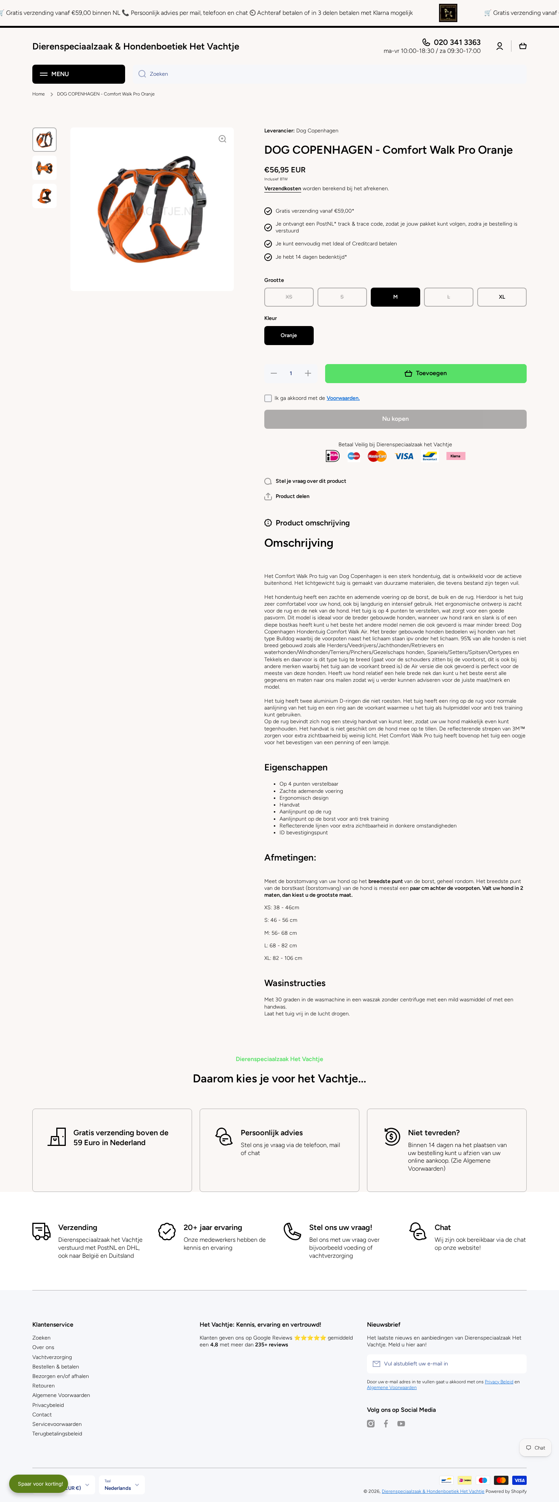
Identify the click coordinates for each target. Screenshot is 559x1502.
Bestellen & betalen (55, 1367)
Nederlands (118, 1488)
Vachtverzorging (52, 1357)
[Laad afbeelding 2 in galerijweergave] (44, 168)
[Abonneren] (517, 1363)
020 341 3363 (457, 42)
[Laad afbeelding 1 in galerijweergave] (44, 139)
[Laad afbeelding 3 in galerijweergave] (44, 196)
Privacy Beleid (499, 1381)
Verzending (77, 1227)
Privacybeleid (48, 1405)
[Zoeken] (139, 74)
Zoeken (41, 1338)
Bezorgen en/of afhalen (60, 1376)
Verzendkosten (282, 188)
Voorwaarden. (343, 398)
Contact (42, 1414)
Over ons (43, 1347)
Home (38, 94)
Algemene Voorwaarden (61, 1395)
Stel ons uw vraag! (340, 1227)
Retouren (43, 1386)
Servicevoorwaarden (57, 1424)
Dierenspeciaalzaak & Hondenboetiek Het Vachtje (433, 1491)
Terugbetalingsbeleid (57, 1433)
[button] (287, 496)
